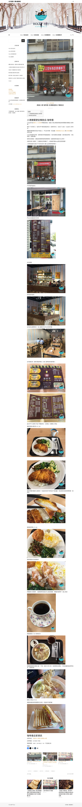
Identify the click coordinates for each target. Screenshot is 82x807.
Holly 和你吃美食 (35, 35)
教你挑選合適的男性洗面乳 (14, 72)
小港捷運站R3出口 (60, 131)
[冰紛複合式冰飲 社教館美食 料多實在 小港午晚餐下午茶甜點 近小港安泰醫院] (50, 756)
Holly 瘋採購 (11, 56)
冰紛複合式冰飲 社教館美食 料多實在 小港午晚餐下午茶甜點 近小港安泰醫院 (50, 762)
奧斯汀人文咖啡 (37, 122)
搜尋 (23, 40)
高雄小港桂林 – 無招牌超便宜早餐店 (34, 761)
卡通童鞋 (13, 112)
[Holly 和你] (41, 18)
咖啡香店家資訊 (32, 115)
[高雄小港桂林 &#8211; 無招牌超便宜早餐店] (34, 756)
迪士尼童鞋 (17, 111)
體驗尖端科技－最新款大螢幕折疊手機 (16, 64)
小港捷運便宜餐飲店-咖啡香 (35, 113)
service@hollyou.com (17, 104)
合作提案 (11, 1)
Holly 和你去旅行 (24, 35)
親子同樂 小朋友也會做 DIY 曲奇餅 (16, 75)
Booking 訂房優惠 (12, 92)
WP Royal (13, 804)
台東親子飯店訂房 (12, 93)
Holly (30, 773)
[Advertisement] (13, 134)
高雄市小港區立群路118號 (40, 738)
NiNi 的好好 (11, 90)
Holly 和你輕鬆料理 (45, 35)
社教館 (68, 131)
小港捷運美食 (35, 771)
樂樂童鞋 (10, 89)
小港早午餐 (41, 771)
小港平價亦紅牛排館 (62, 761)
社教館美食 (53, 771)
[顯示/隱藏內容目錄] (40, 112)
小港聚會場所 (47, 771)
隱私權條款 (17, 1)
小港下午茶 (29, 771)
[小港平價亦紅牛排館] (65, 756)
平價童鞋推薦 (11, 111)
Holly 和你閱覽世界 (57, 35)
